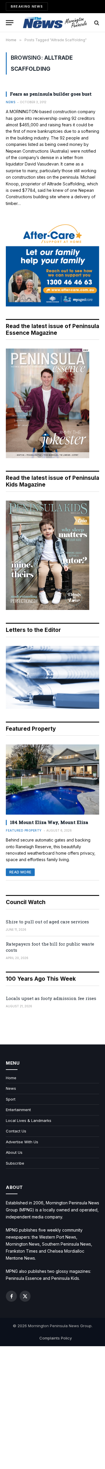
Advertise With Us (22, 1141)
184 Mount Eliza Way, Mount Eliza (49, 822)
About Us (14, 1152)
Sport (10, 1099)
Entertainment (18, 1109)
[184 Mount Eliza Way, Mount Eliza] (52, 779)
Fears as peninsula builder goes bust (51, 94)
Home (11, 1077)
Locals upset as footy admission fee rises (51, 998)
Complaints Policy (55, 1338)
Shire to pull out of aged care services (47, 922)
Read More (20, 872)
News (11, 1088)
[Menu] (9, 22)
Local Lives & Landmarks (28, 1120)
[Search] (96, 22)
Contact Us (16, 1131)
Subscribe (15, 1163)
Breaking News (27, 6)
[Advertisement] (52, 1407)
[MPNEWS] (55, 22)
